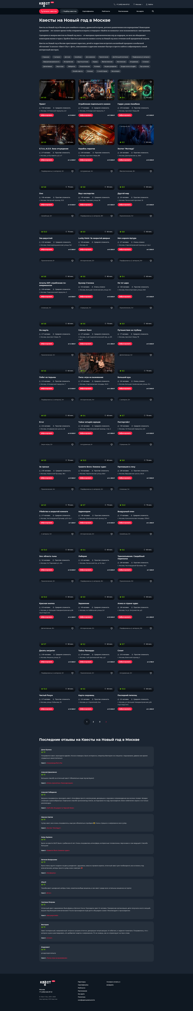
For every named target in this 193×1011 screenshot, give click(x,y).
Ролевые (97, 66)
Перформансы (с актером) (140, 57)
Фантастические (107, 61)
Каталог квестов (50, 11)
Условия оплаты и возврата (113, 983)
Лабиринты (71, 66)
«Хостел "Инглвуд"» (53, 828)
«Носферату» (51, 873)
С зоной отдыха (102, 71)
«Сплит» (49, 938)
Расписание (123, 11)
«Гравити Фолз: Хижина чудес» (58, 850)
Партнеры (82, 982)
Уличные (90, 71)
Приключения (103, 57)
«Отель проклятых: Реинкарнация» (59, 783)
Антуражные (134, 61)
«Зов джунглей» (52, 915)
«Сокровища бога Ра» (54, 763)
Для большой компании (120, 57)
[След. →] (106, 722)
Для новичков (90, 57)
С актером (57, 57)
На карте (140, 11)
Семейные (78, 57)
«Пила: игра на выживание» (56, 958)
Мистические (121, 61)
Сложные (146, 61)
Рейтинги (106, 11)
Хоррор (95, 61)
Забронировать (46, 115)
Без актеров (115, 71)
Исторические (68, 61)
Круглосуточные (83, 61)
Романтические (85, 66)
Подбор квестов (69, 11)
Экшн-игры (60, 66)
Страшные (46, 57)
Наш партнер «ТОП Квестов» (48, 999)
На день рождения (110, 66)
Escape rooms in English (128, 66)
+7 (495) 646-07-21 (45, 992)
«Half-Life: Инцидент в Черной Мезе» (60, 808)
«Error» (48, 893)
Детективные (47, 66)
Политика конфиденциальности (86, 998)
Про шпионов (144, 66)
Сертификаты (88, 11)
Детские (67, 57)
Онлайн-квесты (78, 71)
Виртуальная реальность (51, 61)
